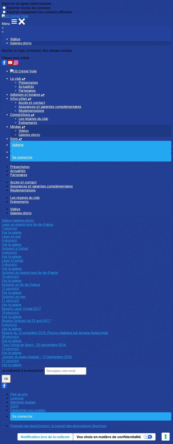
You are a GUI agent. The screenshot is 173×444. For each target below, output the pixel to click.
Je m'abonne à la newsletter (23, 371)
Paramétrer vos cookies (28, 410)
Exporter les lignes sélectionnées (26, 4)
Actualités (26, 87)
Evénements (28, 123)
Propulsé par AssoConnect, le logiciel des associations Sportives (58, 426)
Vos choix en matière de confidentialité (109, 437)
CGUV (14, 406)
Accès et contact (32, 103)
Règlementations (31, 111)
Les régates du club (33, 119)
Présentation (28, 83)
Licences (17, 398)
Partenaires (27, 91)
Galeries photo (21, 43)
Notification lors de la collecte (45, 437)
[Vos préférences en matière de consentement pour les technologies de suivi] (166, 437)
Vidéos (15, 39)
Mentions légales (23, 402)
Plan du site (19, 394)
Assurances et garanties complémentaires (50, 107)
